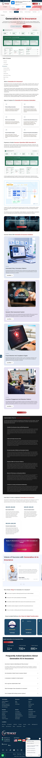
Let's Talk (34, 3)
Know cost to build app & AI (31, 750)
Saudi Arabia (19, 726)
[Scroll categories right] (38, 12)
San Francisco (8, 726)
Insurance (16, 11)
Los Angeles (9, 724)
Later (23, 6)
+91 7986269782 (7, 739)
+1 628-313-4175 (7, 741)
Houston (24, 724)
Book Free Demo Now (7, 642)
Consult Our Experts (26, 26)
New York (3, 724)
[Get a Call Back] (1, 356)
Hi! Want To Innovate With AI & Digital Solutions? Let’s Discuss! (32, 746)
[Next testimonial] (24, 584)
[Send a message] (39, 755)
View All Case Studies (21, 412)
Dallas (3, 726)
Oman (24, 726)
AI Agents (5, 6)
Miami (14, 726)
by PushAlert (13, 7)
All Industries (5, 11)
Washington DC (35, 724)
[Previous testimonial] (21, 584)
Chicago (20, 724)
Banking (21, 11)
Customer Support (28, 11)
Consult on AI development (31, 748)
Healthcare (11, 11)
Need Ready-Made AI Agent (31, 752)
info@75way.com (7, 737)
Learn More (9, 275)
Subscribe (28, 6)
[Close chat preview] (40, 738)
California (15, 724)
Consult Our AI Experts (21, 549)
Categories (3, 15)
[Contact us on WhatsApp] (2, 755)
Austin (29, 724)
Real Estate (34, 11)
